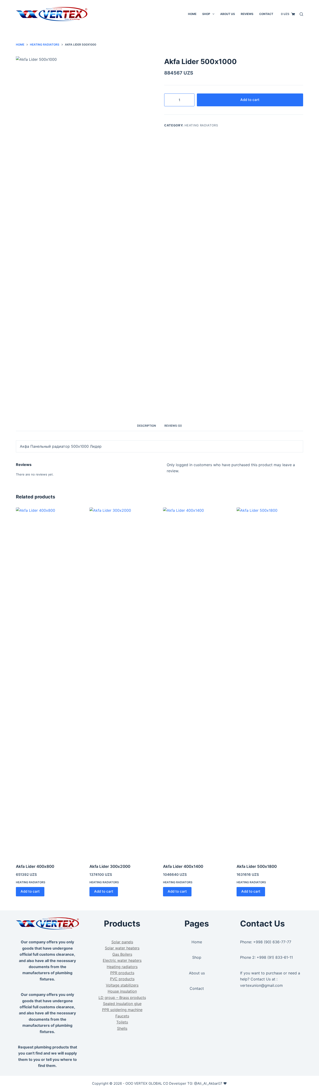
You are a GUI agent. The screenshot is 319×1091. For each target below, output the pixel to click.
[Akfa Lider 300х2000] (122, 682)
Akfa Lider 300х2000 (109, 866)
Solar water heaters (122, 948)
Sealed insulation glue (122, 1003)
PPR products (122, 972)
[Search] (301, 14)
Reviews (247, 14)
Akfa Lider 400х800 (35, 866)
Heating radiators (201, 125)
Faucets (122, 1016)
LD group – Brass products (122, 997)
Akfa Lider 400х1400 (183, 866)
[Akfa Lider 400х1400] (196, 682)
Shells (122, 1028)
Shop (206, 14)
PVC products (122, 979)
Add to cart (249, 99)
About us (197, 973)
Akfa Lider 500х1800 (257, 866)
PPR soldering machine (122, 1009)
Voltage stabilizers (122, 985)
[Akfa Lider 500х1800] (270, 682)
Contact (266, 14)
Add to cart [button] (30, 891)
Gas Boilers (122, 954)
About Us (227, 14)
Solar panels (122, 942)
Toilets (122, 1022)
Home (192, 14)
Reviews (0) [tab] (173, 425)
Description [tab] (146, 425)
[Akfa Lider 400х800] (49, 682)
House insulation (122, 991)
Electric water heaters (122, 960)
